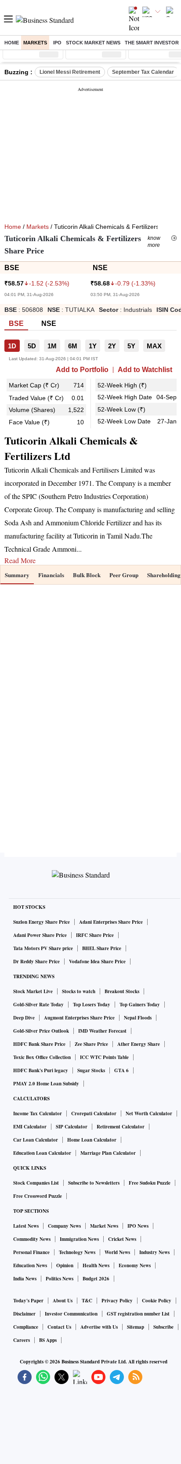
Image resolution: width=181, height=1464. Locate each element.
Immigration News (79, 1239)
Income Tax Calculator (37, 1113)
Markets (35, 42)
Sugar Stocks (91, 1070)
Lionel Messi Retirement (70, 72)
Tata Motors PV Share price (43, 948)
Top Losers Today (91, 1004)
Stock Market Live (33, 991)
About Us (62, 1301)
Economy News (135, 1265)
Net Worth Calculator (149, 1113)
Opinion (64, 1265)
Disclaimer (24, 1314)
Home (11, 42)
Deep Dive (24, 1018)
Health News (96, 1265)
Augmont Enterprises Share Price (79, 1018)
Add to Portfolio (82, 370)
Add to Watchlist (145, 370)
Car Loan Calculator (35, 1140)
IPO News (137, 1226)
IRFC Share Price (95, 935)
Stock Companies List (36, 1183)
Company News (64, 1226)
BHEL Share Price (101, 948)
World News (117, 1252)
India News (24, 1279)
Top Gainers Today (139, 1004)
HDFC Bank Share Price (39, 1044)
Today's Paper (28, 1301)
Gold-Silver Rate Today (38, 1004)
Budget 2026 (96, 1279)
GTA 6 (121, 1070)
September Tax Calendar (143, 72)
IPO (57, 42)
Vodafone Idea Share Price (97, 961)
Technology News (77, 1252)
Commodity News (32, 1239)
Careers (21, 1340)
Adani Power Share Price (40, 935)
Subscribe (163, 1327)
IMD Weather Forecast (102, 1031)
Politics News (59, 1279)
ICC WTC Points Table (104, 1057)
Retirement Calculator (121, 1127)
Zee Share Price (91, 1044)
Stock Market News (93, 42)
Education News (30, 1265)
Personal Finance (31, 1252)
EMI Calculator (30, 1127)
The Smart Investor (152, 42)
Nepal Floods (138, 1018)
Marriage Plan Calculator (108, 1153)
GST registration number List (138, 1314)
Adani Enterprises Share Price (111, 922)
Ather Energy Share (138, 1044)
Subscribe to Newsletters (93, 1183)
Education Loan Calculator (42, 1153)
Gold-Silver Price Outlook (41, 1031)
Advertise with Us (99, 1327)
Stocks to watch (78, 991)
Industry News (154, 1252)
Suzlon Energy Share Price (41, 922)
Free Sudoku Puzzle (149, 1183)
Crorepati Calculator (93, 1113)
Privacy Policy (117, 1301)
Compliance (25, 1327)
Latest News (26, 1226)
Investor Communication (71, 1314)
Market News (104, 1226)
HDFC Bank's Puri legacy (40, 1070)
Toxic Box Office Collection (42, 1057)
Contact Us (59, 1327)
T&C (87, 1301)
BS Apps (48, 1340)
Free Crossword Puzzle (37, 1196)
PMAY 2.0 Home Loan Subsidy (46, 1084)
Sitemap (135, 1327)
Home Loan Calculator (91, 1140)
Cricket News (122, 1239)
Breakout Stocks (122, 991)
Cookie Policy (156, 1301)
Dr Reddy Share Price (36, 961)
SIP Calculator (71, 1127)
